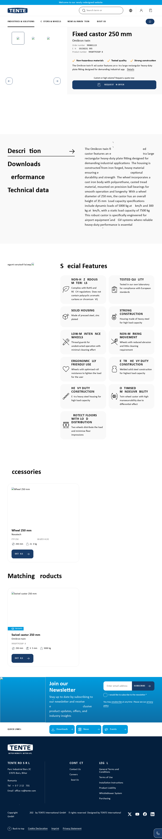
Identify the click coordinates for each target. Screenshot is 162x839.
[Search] (83, 10)
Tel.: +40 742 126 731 (19, 786)
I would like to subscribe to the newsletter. (128, 695)
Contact (76, 763)
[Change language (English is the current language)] (131, 10)
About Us (74, 780)
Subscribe (139, 686)
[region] (33, 73)
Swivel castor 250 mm (26, 635)
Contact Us (75, 769)
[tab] (41, 151)
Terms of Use (106, 777)
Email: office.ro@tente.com (22, 791)
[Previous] (9, 81)
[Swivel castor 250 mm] (43, 611)
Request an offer (114, 85)
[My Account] (141, 10)
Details (130, 69)
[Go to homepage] (18, 10)
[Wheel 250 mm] (43, 506)
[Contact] (158, 833)
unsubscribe (116, 702)
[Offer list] (150, 10)
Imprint (55, 828)
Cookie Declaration (38, 828)
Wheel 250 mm (21, 530)
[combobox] (105, 10)
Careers (74, 774)
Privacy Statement (72, 828)
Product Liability (107, 788)
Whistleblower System (110, 793)
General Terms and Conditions (109, 770)
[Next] (57, 81)
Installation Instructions (111, 783)
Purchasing (104, 798)
